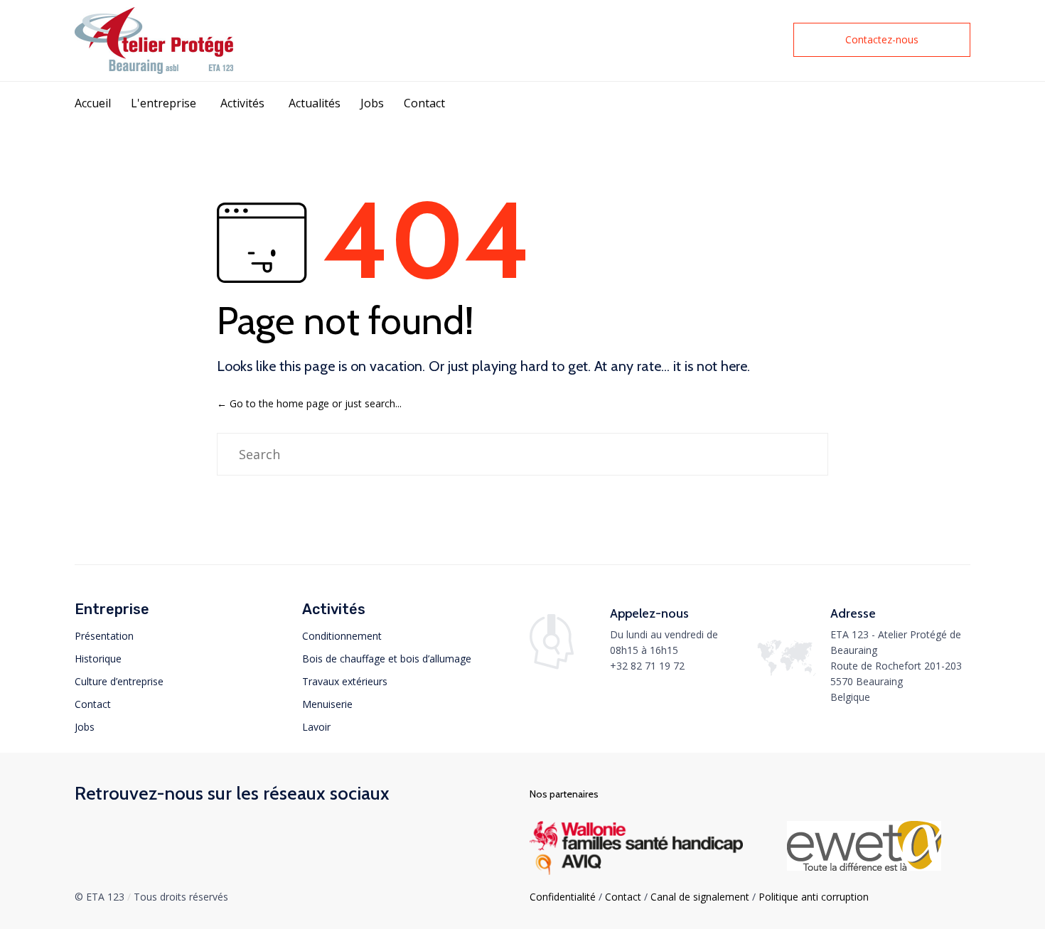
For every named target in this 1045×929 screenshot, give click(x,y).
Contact (424, 103)
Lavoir (316, 727)
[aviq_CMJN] (636, 871)
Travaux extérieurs (344, 681)
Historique (98, 658)
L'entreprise (163, 103)
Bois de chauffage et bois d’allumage (386, 658)
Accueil (93, 103)
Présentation (104, 636)
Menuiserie (327, 704)
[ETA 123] (154, 40)
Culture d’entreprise (119, 681)
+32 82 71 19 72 (647, 665)
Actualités (315, 103)
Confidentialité (563, 896)
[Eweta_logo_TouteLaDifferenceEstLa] (864, 867)
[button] (881, 40)
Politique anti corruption (814, 896)
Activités (242, 103)
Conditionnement (342, 636)
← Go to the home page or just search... (309, 403)
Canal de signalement (699, 896)
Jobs (372, 103)
